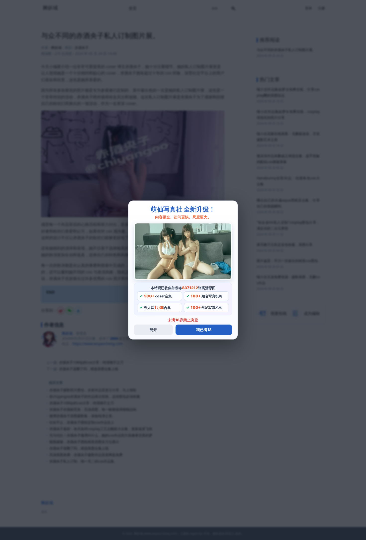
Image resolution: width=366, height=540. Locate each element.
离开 (153, 329)
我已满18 (204, 329)
